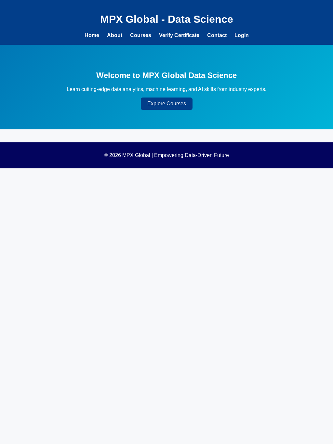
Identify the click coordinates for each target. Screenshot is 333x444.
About (114, 35)
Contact (217, 35)
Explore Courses (166, 103)
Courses (140, 35)
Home (92, 35)
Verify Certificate (179, 35)
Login (241, 35)
